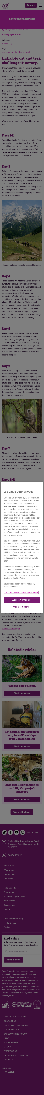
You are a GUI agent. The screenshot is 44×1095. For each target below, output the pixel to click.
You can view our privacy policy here (21, 592)
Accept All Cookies (22, 600)
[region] (22, 547)
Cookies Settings (22, 607)
